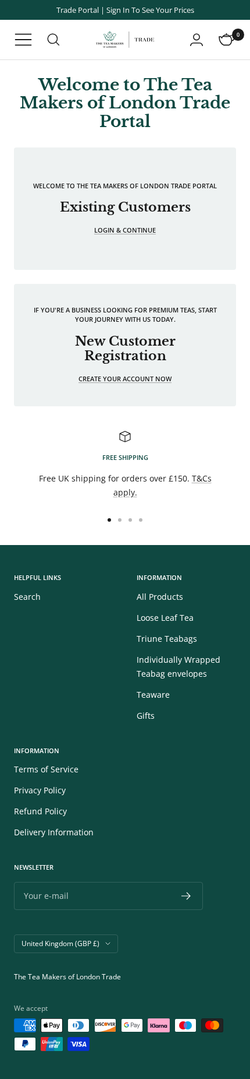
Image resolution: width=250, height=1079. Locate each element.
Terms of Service (46, 769)
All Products (160, 596)
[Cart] (226, 39)
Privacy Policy (40, 790)
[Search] (53, 39)
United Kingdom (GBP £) (60, 943)
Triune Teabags (167, 638)
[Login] (196, 39)
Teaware (153, 694)
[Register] (186, 896)
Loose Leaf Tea (165, 617)
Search (27, 596)
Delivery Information (54, 832)
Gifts (146, 715)
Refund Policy (40, 811)
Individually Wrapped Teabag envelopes (178, 666)
